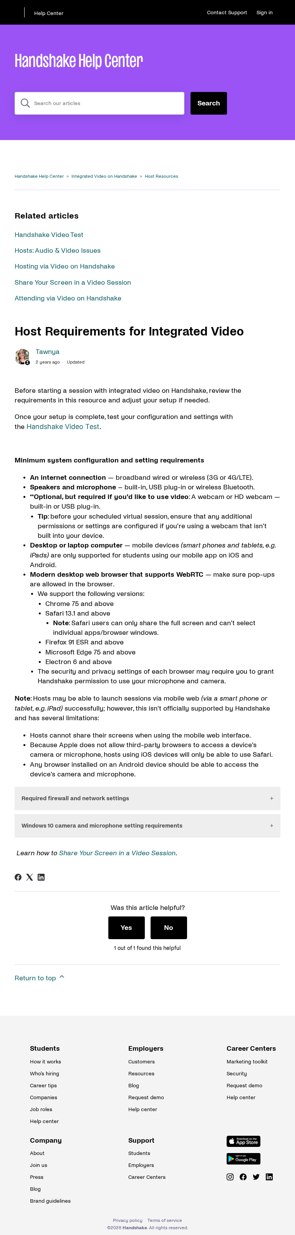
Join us (38, 1165)
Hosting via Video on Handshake (65, 266)
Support (141, 1140)
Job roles (41, 1109)
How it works (45, 1062)
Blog (133, 1085)
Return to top (36, 978)
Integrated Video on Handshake (104, 176)
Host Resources (161, 176)
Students (45, 1048)
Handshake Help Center (39, 176)
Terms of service (165, 1220)
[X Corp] (29, 877)
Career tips (43, 1085)
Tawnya (48, 351)
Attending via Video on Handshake (68, 298)
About (37, 1153)
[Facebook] (18, 877)
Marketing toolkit (246, 1062)
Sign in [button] (265, 12)
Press (36, 1177)
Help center (44, 1121)
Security (237, 1073)
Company (46, 1140)
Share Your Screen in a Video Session (73, 282)
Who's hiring (44, 1073)
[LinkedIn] (41, 877)
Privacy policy (128, 1220)
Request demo (146, 1097)
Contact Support (227, 12)
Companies (43, 1097)
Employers (146, 1048)
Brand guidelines (49, 1201)
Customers (141, 1062)
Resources (141, 1073)
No (168, 927)
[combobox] (99, 103)
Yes (126, 927)
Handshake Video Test (49, 235)
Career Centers (246, 1048)
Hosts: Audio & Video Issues (58, 250)
